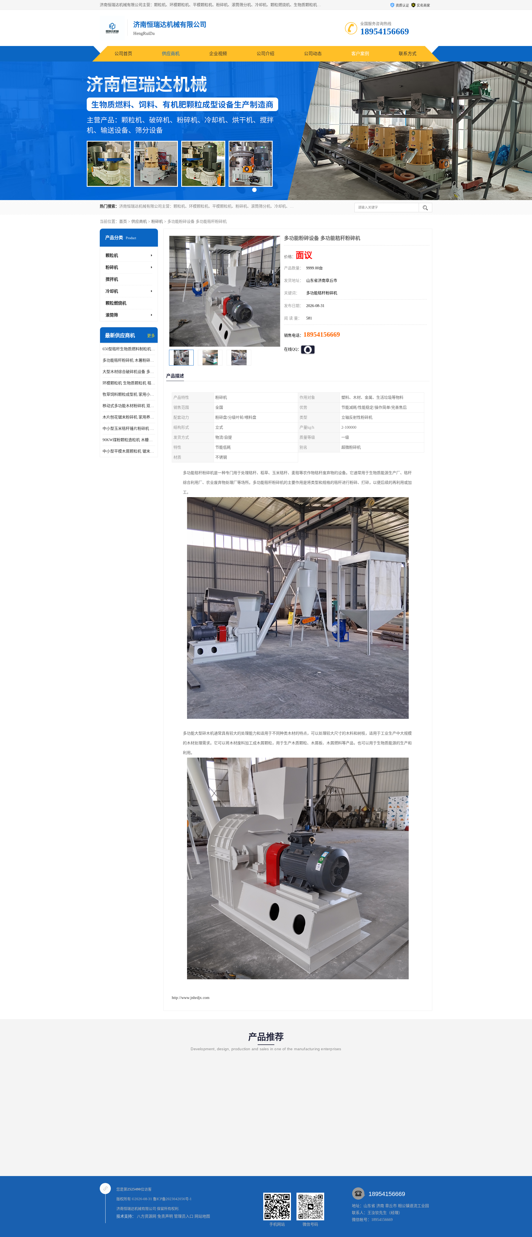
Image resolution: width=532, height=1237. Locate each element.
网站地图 (202, 1216)
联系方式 (407, 53)
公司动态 (313, 53)
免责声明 (165, 1216)
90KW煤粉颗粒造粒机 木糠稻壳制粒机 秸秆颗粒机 (129, 440)
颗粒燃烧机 (116, 303)
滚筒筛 (112, 315)
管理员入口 (183, 1216)
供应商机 (171, 53)
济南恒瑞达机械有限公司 (136, 1209)
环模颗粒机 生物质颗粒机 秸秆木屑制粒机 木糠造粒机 (129, 383)
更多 (151, 336)
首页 (123, 221)
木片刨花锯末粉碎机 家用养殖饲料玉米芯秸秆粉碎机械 (129, 417)
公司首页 (123, 53)
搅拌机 (112, 279)
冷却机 (112, 291)
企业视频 (218, 53)
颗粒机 (112, 255)
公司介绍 (265, 53)
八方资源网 (146, 1216)
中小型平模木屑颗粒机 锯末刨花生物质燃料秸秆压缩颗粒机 (129, 451)
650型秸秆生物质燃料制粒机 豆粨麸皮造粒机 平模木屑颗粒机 (129, 349)
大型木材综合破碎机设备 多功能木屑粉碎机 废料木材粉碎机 (129, 372)
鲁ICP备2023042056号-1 (172, 1199)
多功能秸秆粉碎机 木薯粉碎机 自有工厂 (129, 360)
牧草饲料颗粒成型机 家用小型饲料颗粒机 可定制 (129, 394)
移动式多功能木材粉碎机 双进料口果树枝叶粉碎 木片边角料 (129, 406)
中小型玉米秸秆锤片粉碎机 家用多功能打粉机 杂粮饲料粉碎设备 (129, 428)
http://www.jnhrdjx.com (190, 998)
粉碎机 (157, 221)
